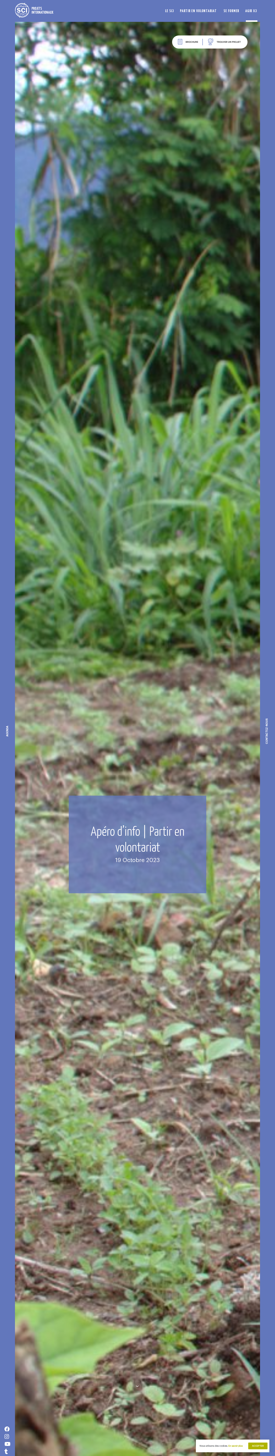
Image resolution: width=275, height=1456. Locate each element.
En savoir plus (235, 1446)
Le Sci (169, 10)
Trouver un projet (228, 42)
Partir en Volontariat (198, 10)
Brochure (192, 42)
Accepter (258, 1446)
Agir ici (251, 10)
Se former (231, 10)
